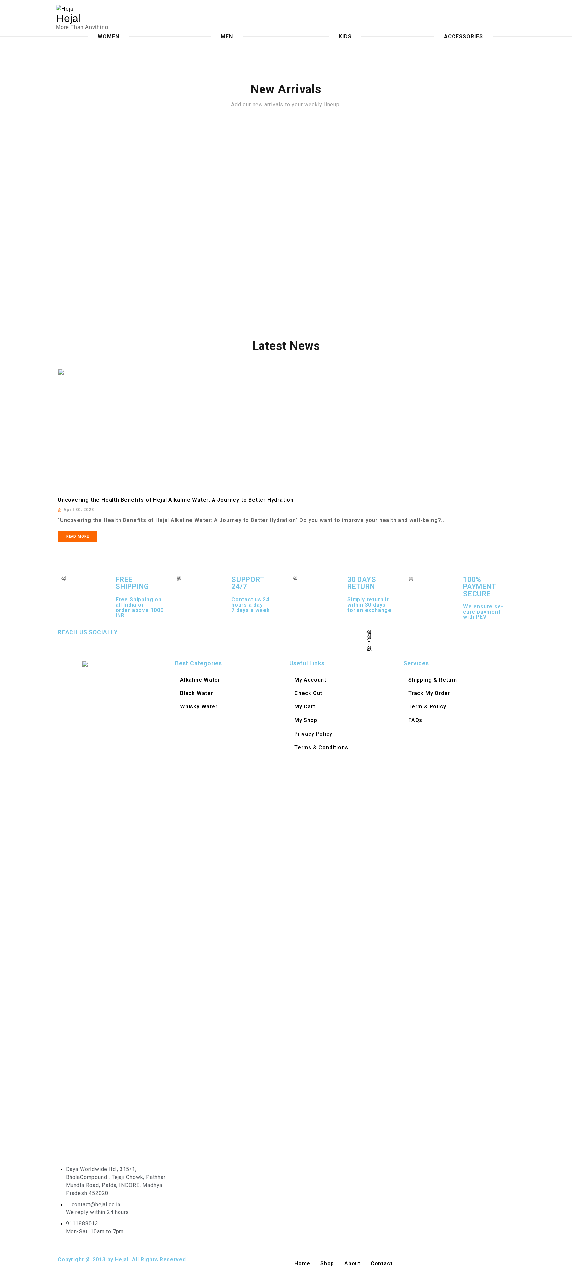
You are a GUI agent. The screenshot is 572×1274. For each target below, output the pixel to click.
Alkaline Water (200, 680)
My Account (310, 680)
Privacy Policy (313, 734)
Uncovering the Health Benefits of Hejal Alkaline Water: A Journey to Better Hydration (176, 500)
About (352, 1263)
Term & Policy (427, 707)
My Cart (304, 707)
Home (302, 1263)
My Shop (305, 720)
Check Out (308, 693)
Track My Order (429, 693)
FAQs (415, 720)
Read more (77, 536)
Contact (382, 1263)
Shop (327, 1263)
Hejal (68, 18)
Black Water (196, 693)
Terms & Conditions (321, 747)
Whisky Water (199, 707)
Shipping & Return (432, 680)
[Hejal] (110, 9)
